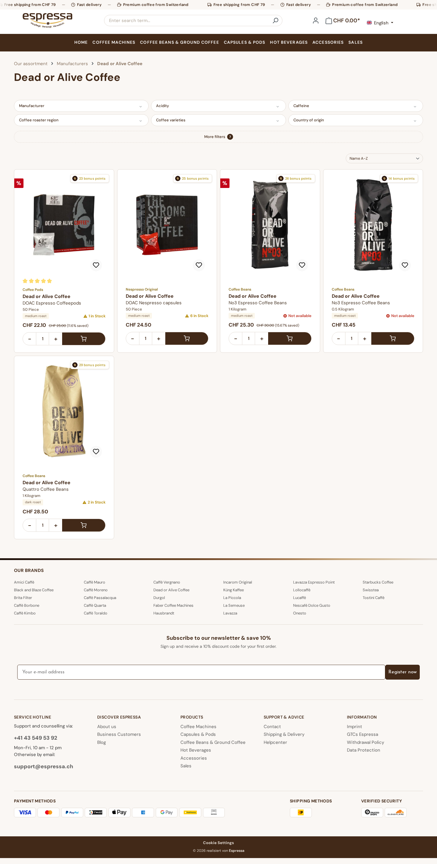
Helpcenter (275, 742)
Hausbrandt (163, 613)
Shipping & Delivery (284, 734)
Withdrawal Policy (365, 742)
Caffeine (301, 105)
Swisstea (371, 589)
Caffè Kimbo (25, 613)
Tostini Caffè (373, 597)
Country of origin (308, 120)
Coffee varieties (171, 120)
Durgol (159, 597)
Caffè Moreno (96, 589)
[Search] (275, 20)
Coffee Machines (198, 727)
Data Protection (363, 750)
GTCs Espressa (362, 734)
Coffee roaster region (39, 120)
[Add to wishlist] (96, 265)
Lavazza (230, 613)
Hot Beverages (195, 750)
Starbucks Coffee (378, 582)
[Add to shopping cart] (83, 339)
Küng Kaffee (233, 589)
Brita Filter (23, 597)
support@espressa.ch (43, 766)
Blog (101, 742)
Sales (185, 766)
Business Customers (119, 734)
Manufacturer (31, 105)
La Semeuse (234, 605)
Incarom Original (237, 582)
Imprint (354, 727)
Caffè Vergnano (166, 582)
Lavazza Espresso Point (314, 582)
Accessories (193, 758)
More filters (217, 136)
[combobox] (186, 20)
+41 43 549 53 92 (35, 737)
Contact (272, 727)
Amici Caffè (24, 582)
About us (106, 727)
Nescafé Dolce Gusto (311, 605)
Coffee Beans (240, 289)
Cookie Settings (218, 842)
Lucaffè (299, 597)
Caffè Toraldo (95, 613)
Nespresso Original (142, 289)
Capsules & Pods (198, 734)
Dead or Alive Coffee (171, 589)
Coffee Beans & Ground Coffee (213, 742)
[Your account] (315, 20)
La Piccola (232, 597)
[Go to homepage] (47, 20)
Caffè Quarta (95, 605)
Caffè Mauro (94, 582)
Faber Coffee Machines (173, 605)
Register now (402, 672)
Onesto (299, 613)
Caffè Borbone (26, 605)
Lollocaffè (301, 589)
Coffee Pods (33, 289)
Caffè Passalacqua (100, 597)
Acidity (162, 105)
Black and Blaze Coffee (34, 589)
